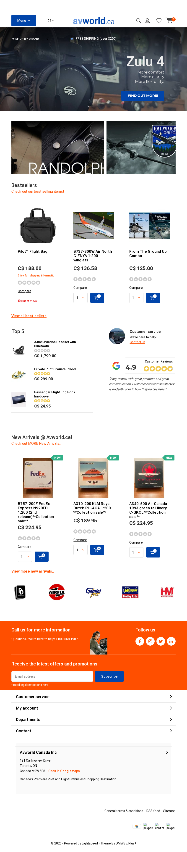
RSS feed (153, 811)
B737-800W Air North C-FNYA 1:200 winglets (92, 255)
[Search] (138, 20)
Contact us (137, 342)
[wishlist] (158, 20)
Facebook (139, 641)
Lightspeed (90, 843)
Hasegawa (130, 592)
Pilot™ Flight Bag (32, 251)
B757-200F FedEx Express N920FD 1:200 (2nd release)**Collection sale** (36, 512)
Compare (24, 291)
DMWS (120, 843)
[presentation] (50, 38)
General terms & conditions (123, 811)
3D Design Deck (19, 592)
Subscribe (109, 676)
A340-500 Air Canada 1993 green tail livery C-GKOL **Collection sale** (148, 510)
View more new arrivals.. (32, 571)
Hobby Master (167, 592)
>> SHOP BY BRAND (25, 38)
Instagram (150, 641)
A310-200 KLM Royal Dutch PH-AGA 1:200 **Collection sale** (92, 508)
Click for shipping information (37, 275)
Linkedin (171, 641)
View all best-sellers (29, 316)
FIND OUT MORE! (143, 95)
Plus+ (132, 843)
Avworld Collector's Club (96, 38)
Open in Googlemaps (64, 771)
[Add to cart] (97, 298)
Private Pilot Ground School (55, 369)
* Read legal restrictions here (29, 684)
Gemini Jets (93, 592)
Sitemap (169, 811)
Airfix (56, 592)
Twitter (160, 641)
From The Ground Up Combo (148, 253)
